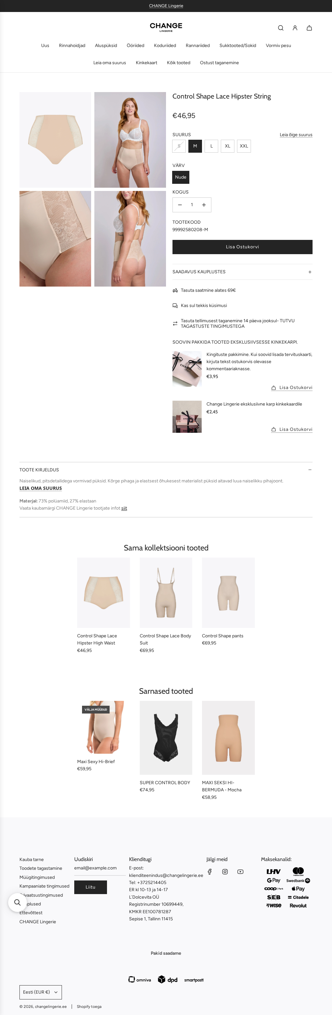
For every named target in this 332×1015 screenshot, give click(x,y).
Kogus (180, 192)
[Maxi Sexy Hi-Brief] (103, 727)
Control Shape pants (222, 636)
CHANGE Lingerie (166, 5)
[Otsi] (281, 28)
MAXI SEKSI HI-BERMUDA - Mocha (222, 786)
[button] (17, 902)
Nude (180, 177)
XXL (244, 146)
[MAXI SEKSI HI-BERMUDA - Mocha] (228, 738)
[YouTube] (240, 872)
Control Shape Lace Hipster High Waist (97, 639)
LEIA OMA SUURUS (40, 488)
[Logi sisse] (295, 28)
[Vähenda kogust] (180, 205)
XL (227, 146)
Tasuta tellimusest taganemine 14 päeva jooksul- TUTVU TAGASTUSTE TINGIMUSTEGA (238, 323)
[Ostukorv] (309, 28)
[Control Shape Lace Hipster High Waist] (103, 593)
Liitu (91, 887)
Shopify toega (89, 1006)
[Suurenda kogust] (204, 205)
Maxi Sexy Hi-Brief (96, 761)
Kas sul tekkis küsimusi (204, 305)
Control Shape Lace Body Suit (165, 639)
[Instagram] (225, 872)
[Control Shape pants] (228, 593)
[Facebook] (210, 872)
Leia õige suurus (296, 134)
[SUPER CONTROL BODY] (166, 738)
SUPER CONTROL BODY (165, 782)
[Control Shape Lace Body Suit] (166, 593)
